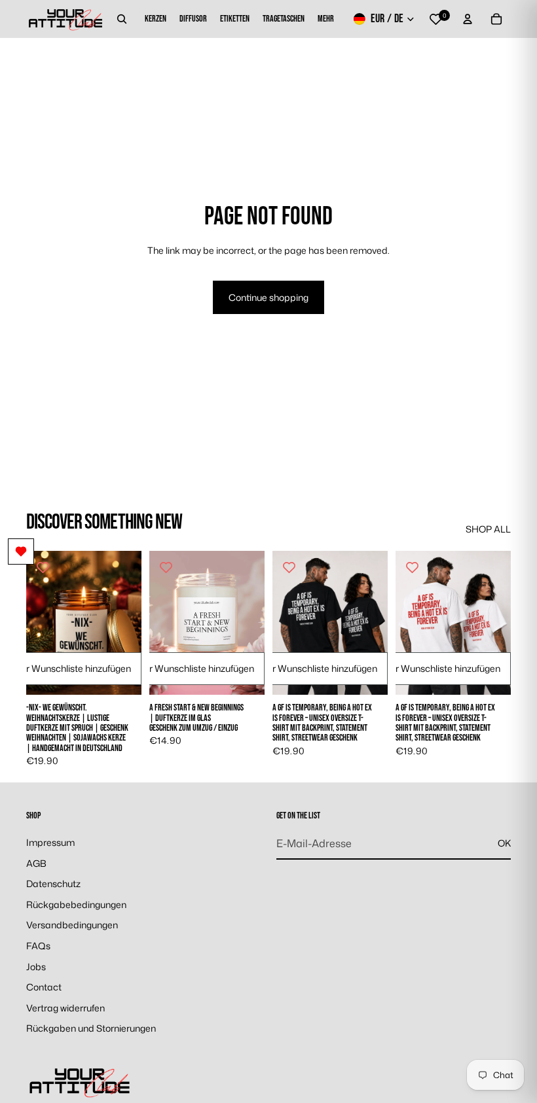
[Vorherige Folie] (40, 622)
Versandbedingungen (72, 925)
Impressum (50, 842)
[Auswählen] (121, 674)
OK (504, 843)
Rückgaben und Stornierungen (91, 1028)
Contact (44, 987)
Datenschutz (53, 883)
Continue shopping (268, 297)
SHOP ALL (488, 529)
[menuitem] (326, 19)
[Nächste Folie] (127, 622)
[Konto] (467, 19)
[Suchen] (121, 19)
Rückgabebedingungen (76, 904)
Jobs (36, 966)
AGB (36, 862)
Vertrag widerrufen (65, 1007)
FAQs (38, 945)
